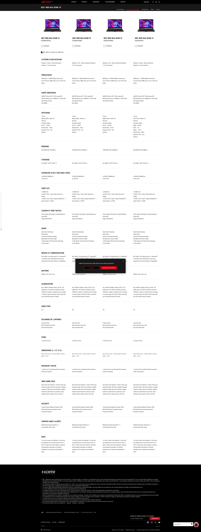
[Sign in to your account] (156, 2)
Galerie (152, 9)
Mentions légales (130, 530)
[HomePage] (42, 512)
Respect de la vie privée (118, 530)
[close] (123, 261)
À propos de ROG (45, 522)
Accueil (54, 522)
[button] (1, 193)
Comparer (46, 46)
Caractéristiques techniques (133, 9)
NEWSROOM (61, 522)
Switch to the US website (109, 268)
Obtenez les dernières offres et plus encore (142, 516)
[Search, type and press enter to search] (153, 2)
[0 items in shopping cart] (159, 2)
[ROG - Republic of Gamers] (47, 2)
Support (158, 9)
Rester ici (91, 268)
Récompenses (145, 9)
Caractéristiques (120, 9)
